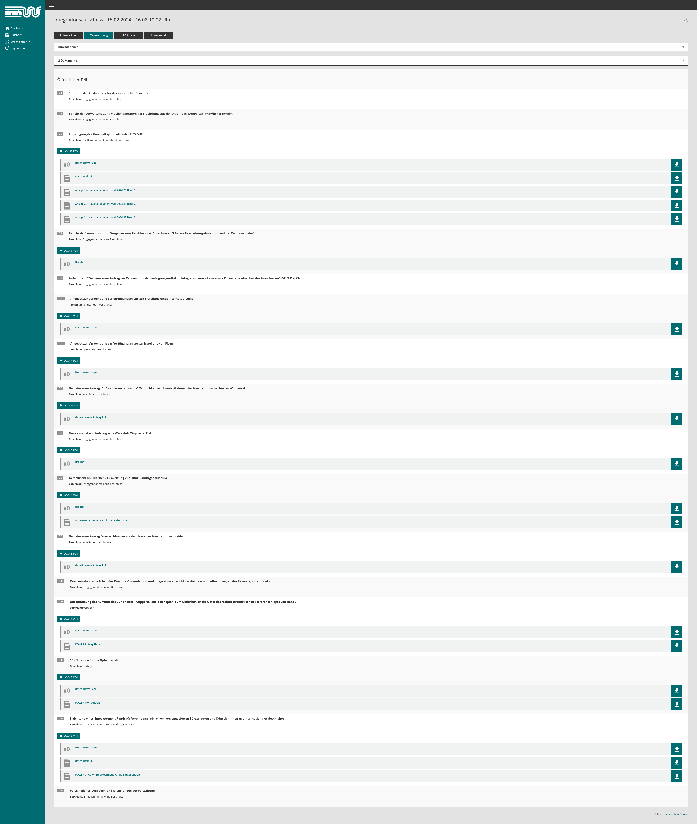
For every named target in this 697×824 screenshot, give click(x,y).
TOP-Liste (129, 35)
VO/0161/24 (71, 250)
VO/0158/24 (71, 619)
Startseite (17, 28)
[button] (22, 41)
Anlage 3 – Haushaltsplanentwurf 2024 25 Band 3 (105, 217)
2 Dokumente (67, 60)
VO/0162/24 (71, 735)
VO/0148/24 (71, 360)
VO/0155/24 (71, 553)
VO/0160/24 (71, 405)
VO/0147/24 (71, 316)
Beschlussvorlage (86, 163)
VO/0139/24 (71, 495)
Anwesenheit (159, 35)
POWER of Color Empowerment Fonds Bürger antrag (107, 774)
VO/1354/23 (71, 151)
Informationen (69, 35)
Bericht (79, 262)
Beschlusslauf (83, 176)
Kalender (16, 35)
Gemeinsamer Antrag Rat (90, 417)
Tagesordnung (99, 35)
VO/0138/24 (71, 450)
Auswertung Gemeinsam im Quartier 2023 (101, 520)
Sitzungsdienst (676, 814)
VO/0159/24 (71, 677)
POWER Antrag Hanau (88, 644)
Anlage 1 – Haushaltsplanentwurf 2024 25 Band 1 (105, 190)
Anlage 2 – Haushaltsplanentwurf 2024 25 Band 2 (105, 203)
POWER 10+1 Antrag (87, 702)
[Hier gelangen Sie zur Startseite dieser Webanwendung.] (22, 12)
